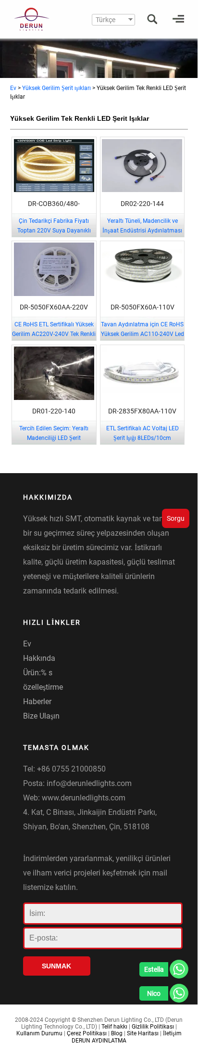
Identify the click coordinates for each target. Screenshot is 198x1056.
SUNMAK (56, 966)
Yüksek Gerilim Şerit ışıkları (56, 88)
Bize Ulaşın (41, 716)
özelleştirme (43, 687)
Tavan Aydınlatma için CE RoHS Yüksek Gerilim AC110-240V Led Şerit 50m (142, 334)
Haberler (37, 701)
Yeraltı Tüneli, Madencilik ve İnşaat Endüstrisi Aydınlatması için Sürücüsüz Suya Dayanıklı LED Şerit (142, 235)
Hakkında (39, 658)
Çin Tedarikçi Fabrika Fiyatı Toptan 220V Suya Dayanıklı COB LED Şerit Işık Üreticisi (54, 231)
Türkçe (105, 20)
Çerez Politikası (87, 1033)
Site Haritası (143, 1033)
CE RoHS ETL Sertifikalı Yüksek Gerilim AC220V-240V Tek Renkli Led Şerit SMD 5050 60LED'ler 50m (54, 339)
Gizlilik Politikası (153, 1026)
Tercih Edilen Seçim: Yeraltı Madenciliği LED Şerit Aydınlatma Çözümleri (53, 438)
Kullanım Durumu (39, 1033)
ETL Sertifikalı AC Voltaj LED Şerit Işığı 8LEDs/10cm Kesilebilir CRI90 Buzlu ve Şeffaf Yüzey (142, 443)
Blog (117, 1033)
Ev (13, 88)
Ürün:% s (37, 672)
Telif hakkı (114, 1026)
